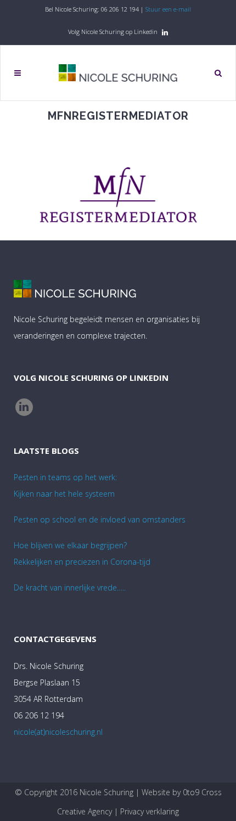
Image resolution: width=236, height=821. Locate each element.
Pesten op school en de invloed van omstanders (100, 519)
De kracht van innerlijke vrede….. (70, 587)
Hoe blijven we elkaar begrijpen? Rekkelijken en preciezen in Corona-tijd (82, 553)
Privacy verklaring (149, 811)
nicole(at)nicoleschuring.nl (58, 732)
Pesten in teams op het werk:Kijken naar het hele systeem (65, 485)
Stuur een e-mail (168, 9)
